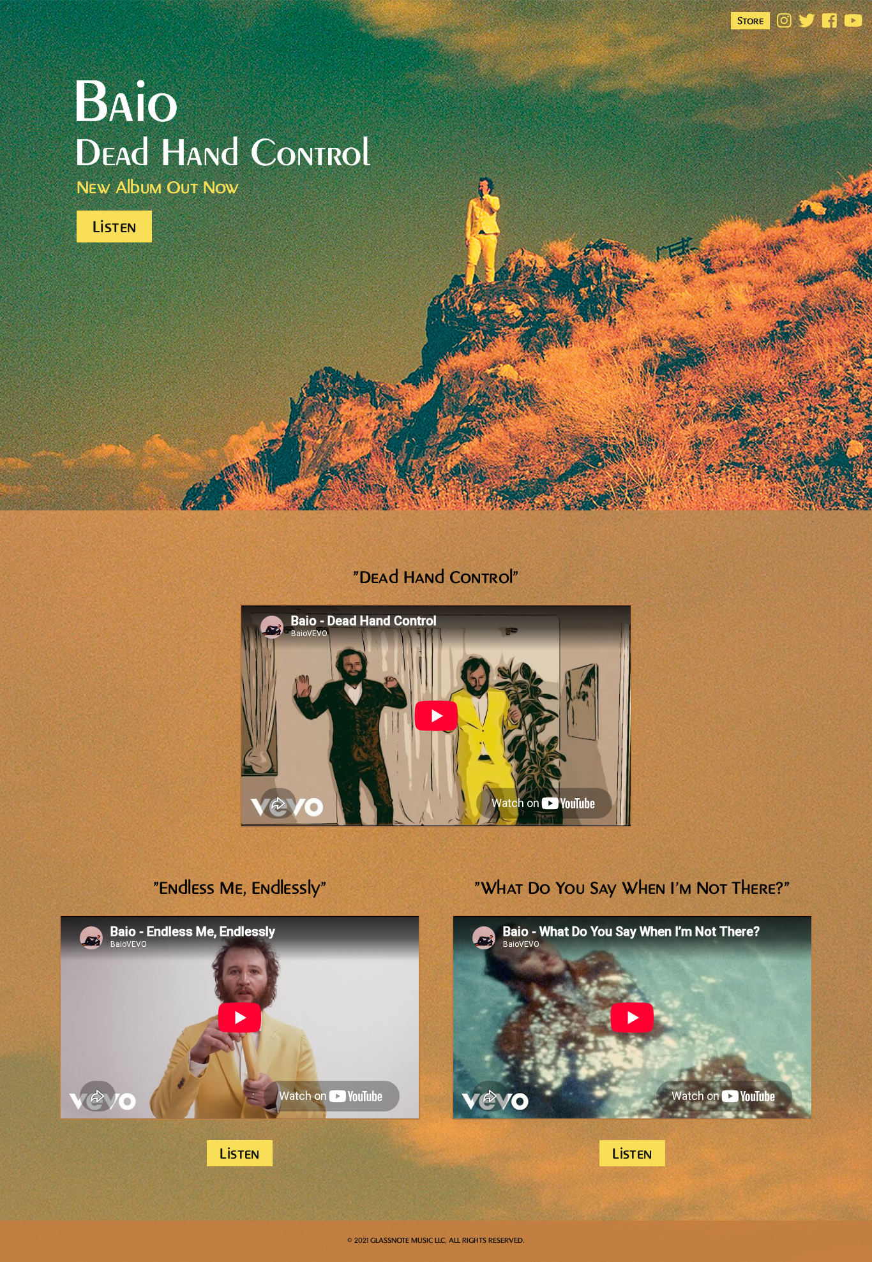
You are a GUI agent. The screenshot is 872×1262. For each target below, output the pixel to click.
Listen (114, 227)
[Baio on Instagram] (784, 22)
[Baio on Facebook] (829, 22)
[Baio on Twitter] (807, 22)
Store (750, 21)
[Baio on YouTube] (852, 22)
